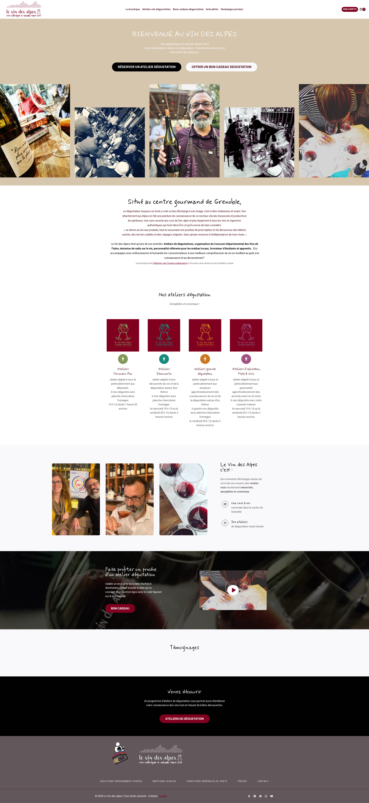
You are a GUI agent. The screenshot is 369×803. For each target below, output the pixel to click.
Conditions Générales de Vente (207, 781)
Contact (263, 781)
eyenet (162, 796)
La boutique (133, 9)
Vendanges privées (232, 9)
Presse (242, 781)
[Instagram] (265, 796)
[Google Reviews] (249, 796)
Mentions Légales (164, 781)
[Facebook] (254, 796)
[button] (233, 590)
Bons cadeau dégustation (188, 9)
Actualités (212, 9)
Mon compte (350, 9)
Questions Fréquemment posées (121, 781)
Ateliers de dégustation (156, 9)
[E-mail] (271, 796)
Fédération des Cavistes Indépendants (170, 263)
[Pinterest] (260, 796)
